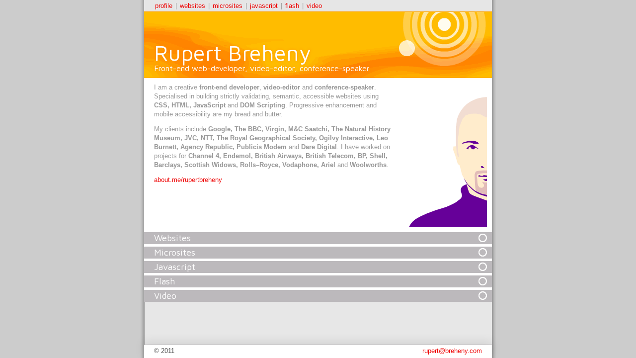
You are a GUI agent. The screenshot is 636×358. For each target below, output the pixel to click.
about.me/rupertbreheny (188, 179)
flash (292, 5)
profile (163, 5)
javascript (264, 5)
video (314, 5)
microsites (227, 5)
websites (192, 5)
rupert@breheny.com (452, 351)
